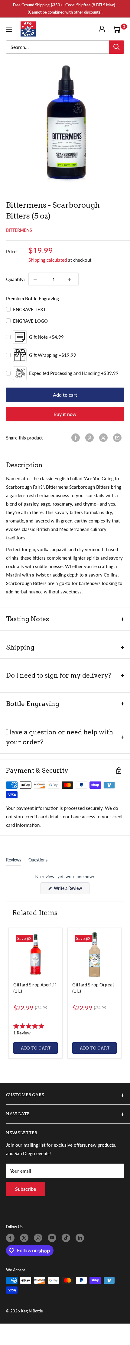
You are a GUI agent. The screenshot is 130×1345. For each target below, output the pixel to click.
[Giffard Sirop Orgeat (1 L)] (94, 954)
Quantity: (15, 279)
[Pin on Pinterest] (90, 437)
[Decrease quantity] (36, 279)
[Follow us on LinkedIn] (81, 1238)
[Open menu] (10, 29)
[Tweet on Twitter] (104, 437)
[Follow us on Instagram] (39, 1238)
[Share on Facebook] (76, 437)
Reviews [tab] (13, 861)
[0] (118, 29)
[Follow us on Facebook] (11, 1238)
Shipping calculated (47, 260)
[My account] (103, 29)
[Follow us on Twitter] (25, 1238)
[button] (35, 1029)
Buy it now (65, 414)
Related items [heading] (34, 913)
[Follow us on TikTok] (67, 1238)
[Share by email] (118, 437)
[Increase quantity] (70, 279)
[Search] (116, 47)
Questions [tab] (37, 861)
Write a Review (71, 889)
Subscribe (25, 1189)
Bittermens (19, 230)
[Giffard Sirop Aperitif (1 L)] (35, 954)
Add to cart (65, 395)
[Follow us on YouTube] (53, 1238)
